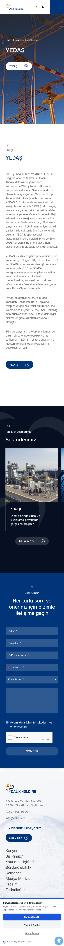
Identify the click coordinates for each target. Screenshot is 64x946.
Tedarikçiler (15, 890)
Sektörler (13, 873)
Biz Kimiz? (14, 856)
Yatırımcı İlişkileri (20, 862)
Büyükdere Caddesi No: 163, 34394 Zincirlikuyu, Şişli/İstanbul (26, 803)
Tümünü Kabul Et (32, 917)
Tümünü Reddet (32, 925)
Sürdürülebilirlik (19, 867)
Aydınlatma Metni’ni (23, 722)
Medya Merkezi (18, 878)
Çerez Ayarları (32, 933)
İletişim (12, 884)
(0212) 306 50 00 (17, 811)
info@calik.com (15, 818)
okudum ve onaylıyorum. (31, 724)
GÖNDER (32, 751)
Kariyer (12, 850)
